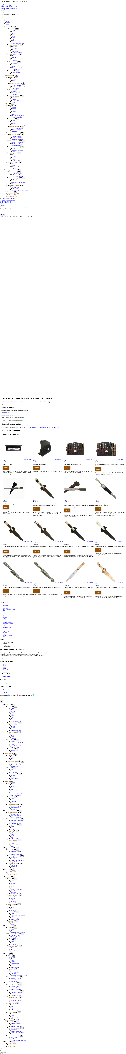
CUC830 (57, 499)
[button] (63, 4)
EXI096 (119, 459)
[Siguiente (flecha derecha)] (2, 1053)
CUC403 (57, 582)
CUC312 (88, 582)
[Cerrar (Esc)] (5, 1052)
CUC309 (119, 582)
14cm (25, 427)
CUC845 (26, 499)
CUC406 (26, 582)
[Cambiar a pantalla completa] (2, 1052)
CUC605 (119, 499)
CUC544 (26, 541)
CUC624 (88, 499)
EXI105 (57, 459)
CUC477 (88, 541)
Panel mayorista (5, 412)
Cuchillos (7, 216)
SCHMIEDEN (55, 427)
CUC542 (57, 541)
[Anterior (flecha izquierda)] (0, 1053)
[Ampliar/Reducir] (0, 1052)
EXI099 (88, 459)
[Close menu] (1, 701)
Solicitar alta (12, 415)
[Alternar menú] (14, 27)
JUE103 (26, 459)
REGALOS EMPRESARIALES (9, 8)
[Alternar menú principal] (2, 215)
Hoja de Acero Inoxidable (42, 427)
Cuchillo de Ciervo (31, 427)
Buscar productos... (5, 14)
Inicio (2, 216)
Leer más (6, 467)
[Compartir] (3, 1052)
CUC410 (119, 541)
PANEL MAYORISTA (6, 5)
